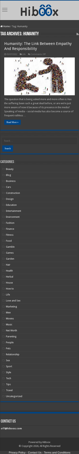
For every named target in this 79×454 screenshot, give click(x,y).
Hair (8, 264)
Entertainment (13, 210)
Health (9, 270)
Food (9, 240)
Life (24, 54)
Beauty (9, 169)
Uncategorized (14, 396)
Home (6, 26)
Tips (8, 384)
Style (8, 372)
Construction (13, 193)
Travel (9, 390)
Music (9, 324)
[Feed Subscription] (78, 34)
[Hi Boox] (39, 9)
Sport (9, 366)
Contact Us (34, 452)
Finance (10, 228)
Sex (8, 360)
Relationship (12, 354)
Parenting (11, 336)
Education (11, 204)
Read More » (12, 122)
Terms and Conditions (57, 452)
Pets (8, 348)
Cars (8, 187)
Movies (10, 318)
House (9, 282)
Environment (13, 216)
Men (8, 312)
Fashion (10, 222)
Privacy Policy (17, 452)
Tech (8, 378)
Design (10, 198)
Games (10, 252)
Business (11, 181)
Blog (8, 175)
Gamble (10, 246)
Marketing (11, 306)
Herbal (9, 276)
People (10, 342)
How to (10, 288)
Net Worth (11, 330)
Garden (10, 258)
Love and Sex (13, 300)
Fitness (9, 234)
